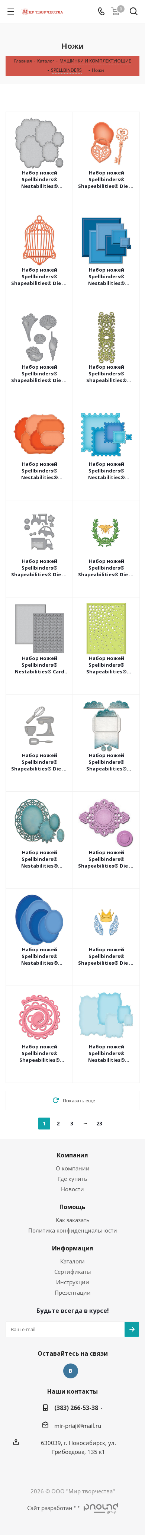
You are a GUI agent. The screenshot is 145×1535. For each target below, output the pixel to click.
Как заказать (73, 1220)
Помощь (72, 1207)
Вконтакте (70, 1370)
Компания (72, 1155)
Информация (72, 1248)
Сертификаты (72, 1271)
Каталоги (72, 1261)
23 (99, 1123)
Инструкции (72, 1282)
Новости (72, 1189)
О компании (73, 1168)
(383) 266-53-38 (76, 1408)
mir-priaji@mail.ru (77, 1425)
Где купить (72, 1178)
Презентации (73, 1292)
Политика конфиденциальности (72, 1230)
